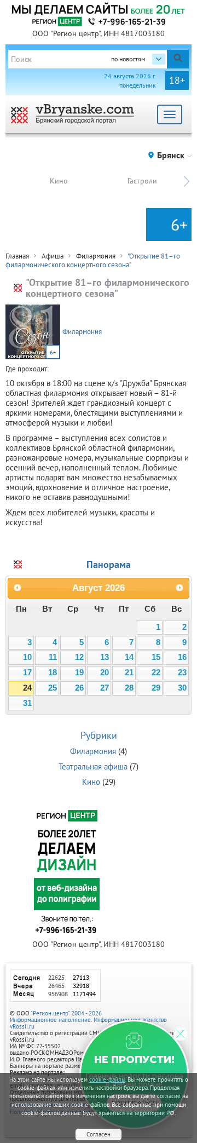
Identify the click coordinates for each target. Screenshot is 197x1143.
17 (27, 672)
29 (156, 687)
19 (79, 672)
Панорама (108, 564)
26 (79, 687)
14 (129, 657)
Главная (17, 256)
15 (156, 657)
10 (27, 657)
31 (27, 703)
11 (53, 657)
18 (52, 672)
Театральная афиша (93, 766)
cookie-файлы (107, 1079)
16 (182, 657)
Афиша (52, 256)
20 (104, 672)
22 (156, 672)
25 (52, 687)
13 (104, 657)
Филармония (95, 256)
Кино (59, 181)
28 (129, 687)
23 (182, 672)
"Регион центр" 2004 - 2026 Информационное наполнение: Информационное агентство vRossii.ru (88, 1019)
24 (27, 687)
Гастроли (142, 181)
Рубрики (98, 735)
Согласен (98, 1134)
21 (129, 672)
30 (182, 687)
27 (104, 687)
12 (79, 657)
